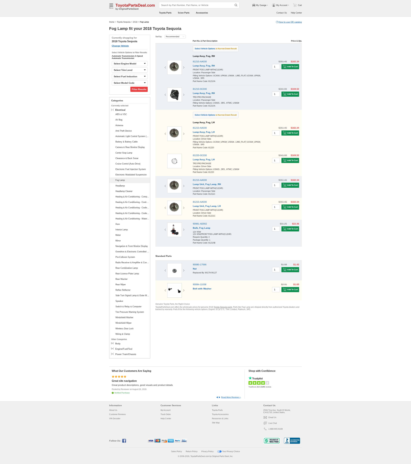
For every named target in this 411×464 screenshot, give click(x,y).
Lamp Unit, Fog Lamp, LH (207, 206)
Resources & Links (220, 418)
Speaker (119, 301)
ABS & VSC (121, 114)
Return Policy (191, 451)
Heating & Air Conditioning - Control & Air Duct (132, 202)
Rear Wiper (120, 284)
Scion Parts (183, 13)
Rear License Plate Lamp (127, 273)
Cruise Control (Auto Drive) (127, 164)
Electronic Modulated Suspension (131, 174)
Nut (195, 268)
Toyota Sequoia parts (223, 307)
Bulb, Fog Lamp (201, 228)
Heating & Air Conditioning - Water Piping (132, 218)
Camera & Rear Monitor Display (130, 147)
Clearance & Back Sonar (126, 158)
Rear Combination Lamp (126, 268)
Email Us (272, 417)
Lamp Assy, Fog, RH (204, 65)
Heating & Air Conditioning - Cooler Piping (132, 207)
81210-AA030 (200, 61)
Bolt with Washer (202, 288)
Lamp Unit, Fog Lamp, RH (207, 184)
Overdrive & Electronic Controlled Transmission (132, 251)
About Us (113, 410)
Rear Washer (121, 279)
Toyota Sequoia (124, 22)
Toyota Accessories (220, 414)
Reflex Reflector (122, 290)
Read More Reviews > (231, 397)
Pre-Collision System (125, 257)
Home (111, 22)
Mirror (118, 240)
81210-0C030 (200, 89)
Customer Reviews (117, 414)
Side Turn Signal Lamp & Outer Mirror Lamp (132, 295)
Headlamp (120, 186)
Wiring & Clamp (122, 334)
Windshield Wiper (123, 323)
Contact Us (281, 13)
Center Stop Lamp (123, 153)
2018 (135, 22)
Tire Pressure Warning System (129, 312)
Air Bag (118, 120)
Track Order (166, 414)
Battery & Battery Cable (126, 142)
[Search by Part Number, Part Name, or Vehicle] (236, 5)
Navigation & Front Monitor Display (131, 246)
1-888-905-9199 (275, 429)
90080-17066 (199, 264)
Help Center (296, 13)
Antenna (119, 125)
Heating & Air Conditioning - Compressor (132, 196)
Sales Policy (176, 451)
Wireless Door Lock (124, 328)
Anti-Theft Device (123, 131)
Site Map (216, 423)
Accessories (202, 13)
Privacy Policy (207, 451)
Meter (118, 235)
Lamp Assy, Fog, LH (204, 132)
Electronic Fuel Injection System (130, 169)
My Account (166, 410)
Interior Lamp (121, 229)
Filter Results (139, 89)
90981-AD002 (200, 223)
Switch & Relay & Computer (128, 306)
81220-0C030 (200, 155)
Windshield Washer (124, 317)
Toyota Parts (165, 13)
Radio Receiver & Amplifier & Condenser (132, 262)
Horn (117, 224)
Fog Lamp (120, 180)
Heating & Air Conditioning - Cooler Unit (132, 213)
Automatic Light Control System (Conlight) (132, 136)
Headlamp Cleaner (123, 191)
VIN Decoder (114, 418)
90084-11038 (199, 284)
